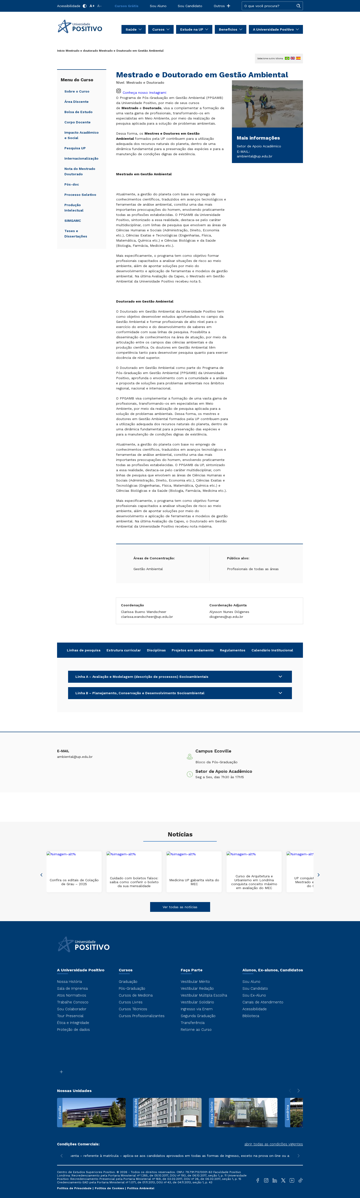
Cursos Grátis (126, 6)
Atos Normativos (71, 995)
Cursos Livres (131, 1002)
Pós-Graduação (132, 988)
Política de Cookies (110, 1188)
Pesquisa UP (75, 148)
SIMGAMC (72, 221)
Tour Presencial (70, 1016)
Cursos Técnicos (133, 1009)
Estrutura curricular (124, 650)
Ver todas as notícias (180, 907)
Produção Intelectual (74, 207)
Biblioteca (250, 1016)
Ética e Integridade (73, 1023)
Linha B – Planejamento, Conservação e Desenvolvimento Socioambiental (139, 693)
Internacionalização (81, 158)
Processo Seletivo (80, 195)
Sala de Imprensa (72, 988)
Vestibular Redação (197, 988)
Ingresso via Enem (197, 1009)
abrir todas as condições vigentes (273, 1144)
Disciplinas (156, 650)
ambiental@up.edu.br (254, 156)
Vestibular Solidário (197, 1002)
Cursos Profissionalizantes (142, 1016)
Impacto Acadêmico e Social (81, 135)
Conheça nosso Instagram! (145, 92)
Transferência (192, 1023)
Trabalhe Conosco (72, 1002)
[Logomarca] (86, 26)
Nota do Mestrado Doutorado (79, 171)
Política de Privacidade (75, 1188)
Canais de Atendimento (262, 1002)
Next (319, 874)
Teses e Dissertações (75, 233)
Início (61, 51)
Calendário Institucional (272, 650)
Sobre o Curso (76, 91)
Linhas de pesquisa (83, 650)
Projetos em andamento (193, 650)
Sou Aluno (158, 6)
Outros (219, 6)
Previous (41, 874)
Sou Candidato (190, 6)
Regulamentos (232, 650)
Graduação (128, 981)
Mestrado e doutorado (82, 51)
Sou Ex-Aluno (254, 995)
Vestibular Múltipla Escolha (204, 995)
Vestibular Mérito (195, 981)
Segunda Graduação (198, 1016)
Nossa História (69, 981)
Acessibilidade (68, 6)
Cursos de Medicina (136, 995)
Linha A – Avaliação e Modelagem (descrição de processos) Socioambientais (141, 677)
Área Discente (76, 102)
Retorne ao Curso (196, 1029)
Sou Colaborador (71, 1009)
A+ (92, 6)
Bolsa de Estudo (78, 112)
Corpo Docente (77, 122)
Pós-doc (71, 184)
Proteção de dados (73, 1029)
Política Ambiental (140, 1188)
